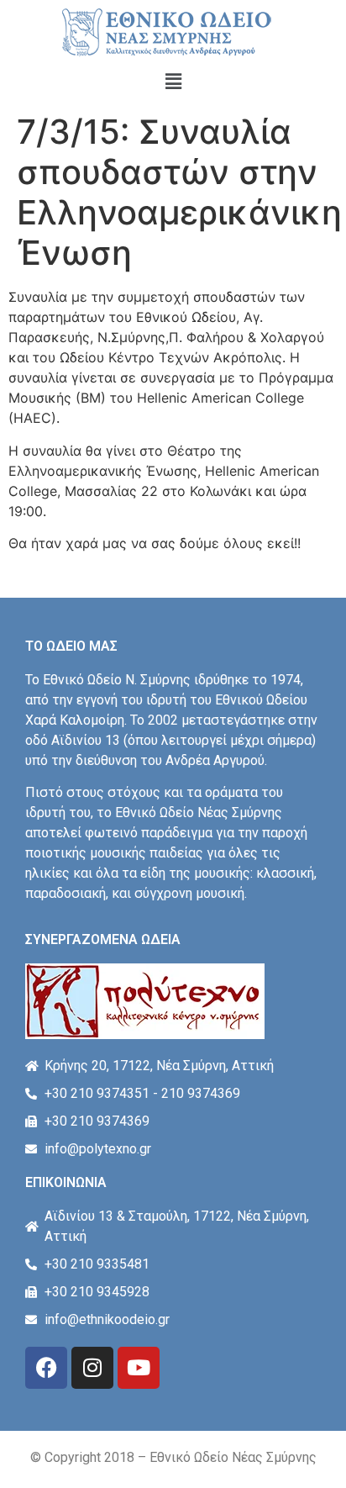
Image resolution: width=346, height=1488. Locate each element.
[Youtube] (139, 1368)
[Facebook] (46, 1368)
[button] (173, 81)
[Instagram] (92, 1368)
